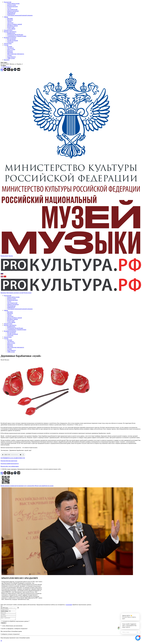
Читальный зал (11, 12)
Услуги (9, 8)
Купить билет (4, 255)
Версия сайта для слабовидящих (10, 466)
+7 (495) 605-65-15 (6, 67)
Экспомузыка (8, 43)
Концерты (10, 19)
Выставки (10, 18)
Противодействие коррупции (9, 460)
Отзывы (9, 55)
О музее (6, 45)
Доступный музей (12, 9)
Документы (10, 48)
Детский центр (8, 30)
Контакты (6, 59)
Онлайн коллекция (12, 40)
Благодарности (11, 56)
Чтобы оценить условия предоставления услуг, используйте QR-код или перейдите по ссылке (27, 485)
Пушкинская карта (12, 6)
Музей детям (10, 27)
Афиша (6, 17)
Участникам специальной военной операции (20, 15)
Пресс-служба (11, 49)
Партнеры (10, 52)
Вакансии (10, 51)
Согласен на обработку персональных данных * (16, 621)
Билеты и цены (11, 5)
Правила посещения (13, 11)
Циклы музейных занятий (14, 24)
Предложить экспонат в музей (15, 292)
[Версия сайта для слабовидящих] (32, 292)
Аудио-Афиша (11, 28)
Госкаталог (10, 42)
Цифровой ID (11, 14)
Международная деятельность (15, 54)
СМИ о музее (11, 58)
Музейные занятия (12, 25)
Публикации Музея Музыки (15, 34)
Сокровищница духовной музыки (16, 36)
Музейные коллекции (10, 37)
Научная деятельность (10, 31)
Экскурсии (10, 22)
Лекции (9, 21)
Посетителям (7, 2)
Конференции (11, 33)
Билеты (11, 255)
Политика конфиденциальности (10, 463)
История (9, 46)
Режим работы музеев (13, 3)
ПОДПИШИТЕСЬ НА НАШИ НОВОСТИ (13, 458)
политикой (69, 604)
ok (1, 640)
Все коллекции (11, 39)
